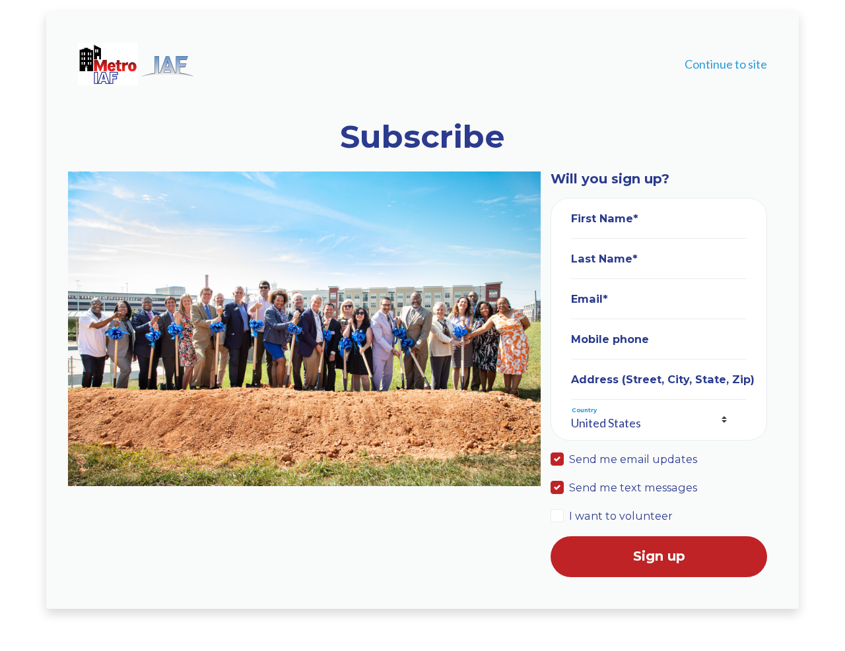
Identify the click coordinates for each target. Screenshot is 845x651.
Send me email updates (633, 459)
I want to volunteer (621, 515)
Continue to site (726, 64)
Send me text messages (633, 487)
